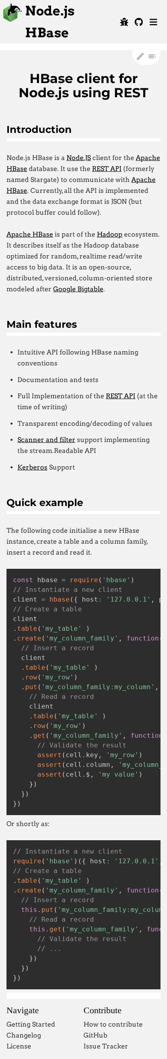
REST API (107, 169)
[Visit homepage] (12, 19)
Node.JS (78, 158)
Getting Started (30, 1024)
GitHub (95, 1035)
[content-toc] (152, 56)
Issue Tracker (106, 1046)
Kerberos (32, 467)
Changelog (23, 1035)
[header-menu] (153, 22)
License (18, 1046)
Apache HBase (29, 234)
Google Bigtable (78, 289)
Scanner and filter (46, 440)
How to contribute (113, 1024)
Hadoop (109, 234)
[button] (124, 22)
